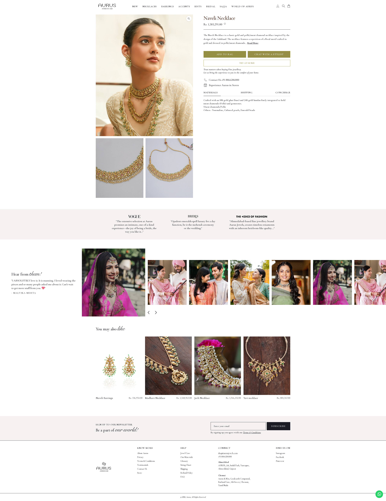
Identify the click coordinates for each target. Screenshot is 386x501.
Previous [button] (149, 312)
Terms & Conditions (252, 432)
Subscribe (278, 426)
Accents (184, 6)
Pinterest (280, 461)
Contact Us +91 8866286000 (224, 79)
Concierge (282, 92)
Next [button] (155, 312)
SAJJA (223, 6)
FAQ (182, 476)
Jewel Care (185, 453)
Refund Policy (186, 473)
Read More (252, 43)
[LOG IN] (278, 6)
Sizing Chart (185, 465)
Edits (198, 6)
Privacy (140, 457)
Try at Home (247, 63)
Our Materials (186, 457)
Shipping (247, 92)
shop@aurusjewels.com (228, 453)
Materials (211, 92)
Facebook (280, 457)
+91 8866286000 (225, 456)
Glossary (184, 461)
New (135, 6)
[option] (78, 282)
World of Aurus (242, 6)
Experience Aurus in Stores (224, 85)
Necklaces (149, 6)
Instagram (280, 453)
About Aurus (142, 453)
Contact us (142, 469)
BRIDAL (210, 6)
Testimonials (142, 465)
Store (139, 473)
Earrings (167, 6)
